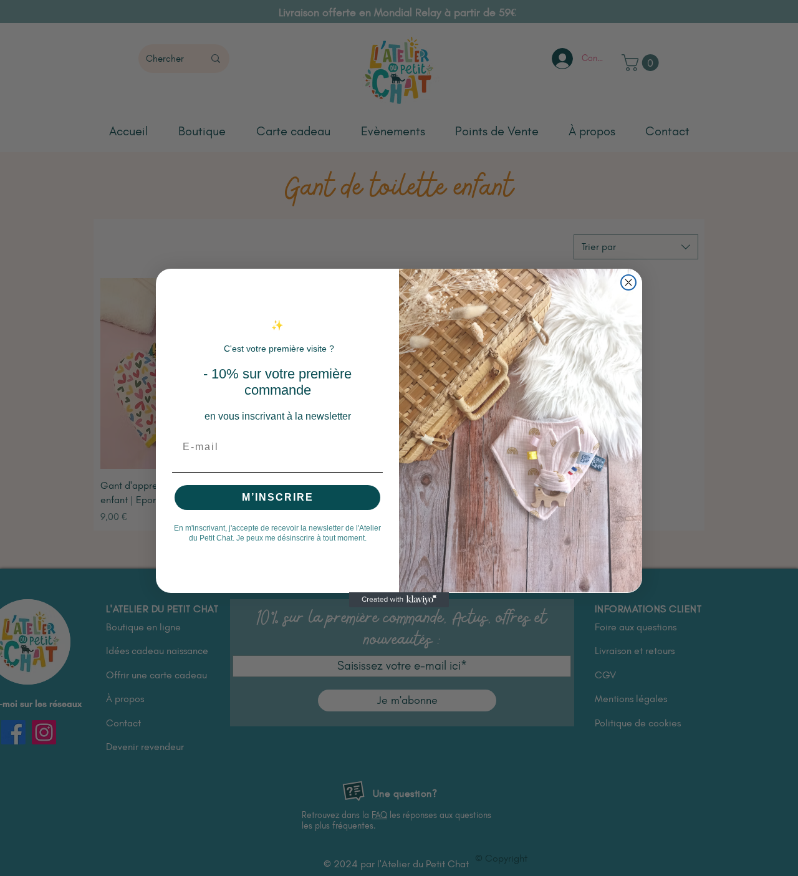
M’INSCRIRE (278, 496)
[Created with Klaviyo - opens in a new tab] (399, 599)
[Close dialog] (628, 282)
